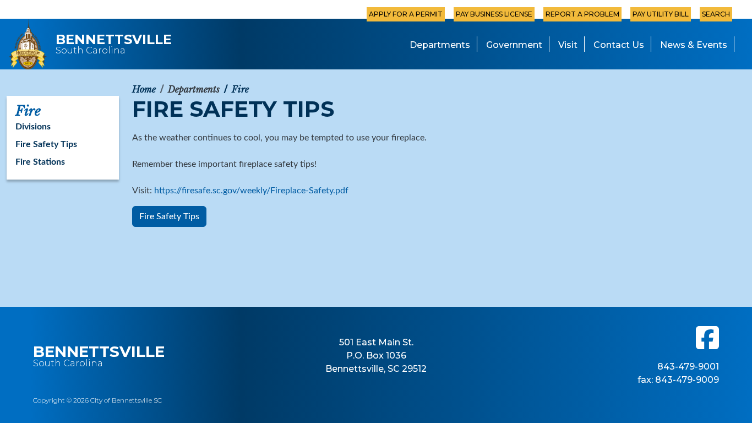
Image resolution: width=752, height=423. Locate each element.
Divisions (33, 126)
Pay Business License (494, 14)
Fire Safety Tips (169, 216)
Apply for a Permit (406, 14)
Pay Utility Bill (661, 14)
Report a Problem (582, 14)
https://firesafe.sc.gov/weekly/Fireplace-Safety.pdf (251, 190)
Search (716, 14)
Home (144, 89)
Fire (240, 89)
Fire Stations (40, 162)
